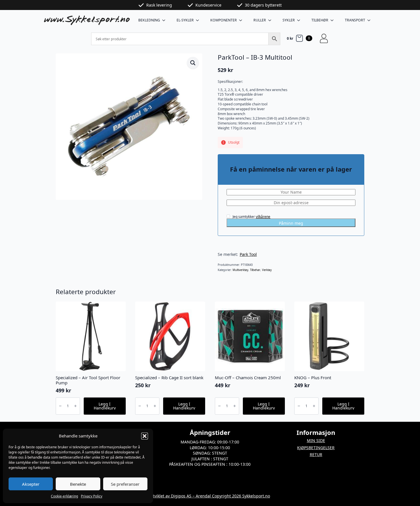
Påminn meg (291, 223)
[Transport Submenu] (370, 20)
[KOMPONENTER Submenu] (242, 20)
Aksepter (30, 484)
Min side (316, 440)
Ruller (259, 20)
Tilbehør (319, 20)
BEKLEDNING (149, 20)
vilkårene (263, 216)
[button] (144, 436)
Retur (316, 454)
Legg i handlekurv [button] (105, 406)
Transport (355, 20)
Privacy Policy (91, 496)
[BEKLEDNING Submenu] (165, 20)
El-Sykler (185, 20)
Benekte (78, 484)
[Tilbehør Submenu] (333, 20)
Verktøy (267, 270)
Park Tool (248, 254)
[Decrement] (60, 405)
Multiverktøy (240, 270)
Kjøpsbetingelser (316, 447)
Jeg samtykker (251, 216)
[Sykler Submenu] (300, 20)
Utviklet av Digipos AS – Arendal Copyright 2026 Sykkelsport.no (210, 496)
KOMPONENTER (223, 20)
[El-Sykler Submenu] (199, 20)
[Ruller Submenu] (271, 20)
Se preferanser (125, 484)
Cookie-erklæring (64, 496)
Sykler (289, 20)
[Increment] (75, 405)
